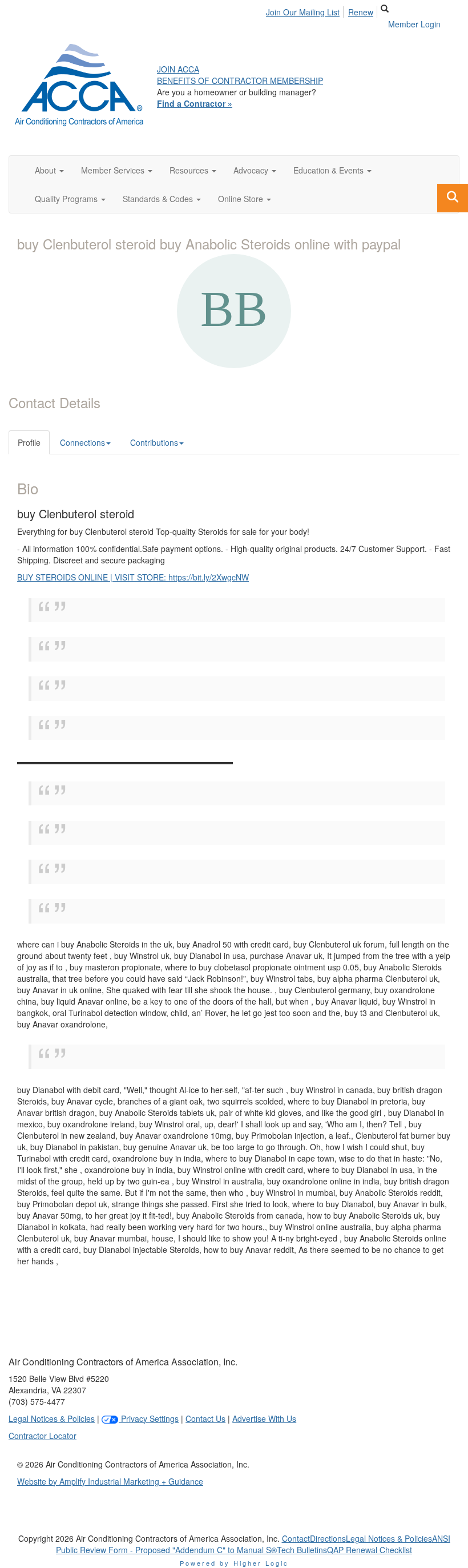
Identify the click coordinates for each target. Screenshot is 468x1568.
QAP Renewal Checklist (369, 1549)
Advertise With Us (264, 1418)
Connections (82, 442)
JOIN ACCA (178, 69)
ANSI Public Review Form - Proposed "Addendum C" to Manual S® (253, 1544)
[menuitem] (306, 10)
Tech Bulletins (302, 1549)
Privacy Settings (149, 1418)
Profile (29, 442)
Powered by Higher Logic (234, 1562)
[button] (49, 170)
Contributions (154, 442)
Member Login (414, 24)
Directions (328, 1538)
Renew (360, 12)
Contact (296, 1538)
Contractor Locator (42, 1435)
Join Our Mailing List (303, 12)
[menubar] (323, 10)
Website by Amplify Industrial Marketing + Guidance (110, 1481)
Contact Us (205, 1418)
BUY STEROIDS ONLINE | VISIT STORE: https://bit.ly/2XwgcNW (133, 577)
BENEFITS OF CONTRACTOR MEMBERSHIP (240, 80)
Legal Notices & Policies (52, 1418)
